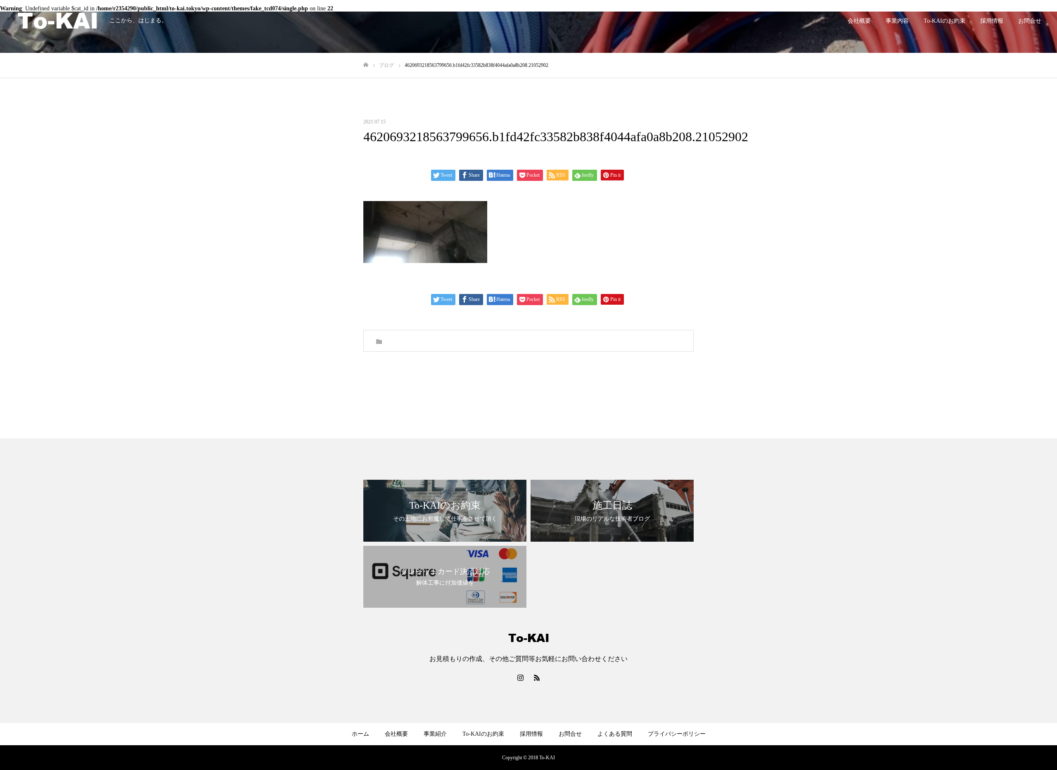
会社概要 (859, 21)
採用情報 (991, 21)
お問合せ (1029, 21)
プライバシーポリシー (677, 734)
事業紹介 (435, 734)
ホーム (360, 734)
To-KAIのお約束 (944, 21)
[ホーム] (365, 65)
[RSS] (537, 677)
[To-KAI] (58, 20)
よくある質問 (614, 734)
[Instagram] (520, 677)
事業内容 (897, 21)
